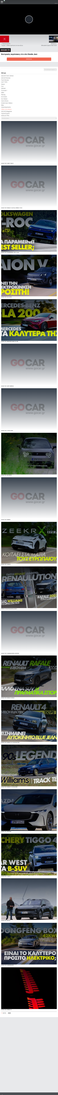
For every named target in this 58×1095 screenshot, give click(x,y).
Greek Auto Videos (6, 103)
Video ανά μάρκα (6, 109)
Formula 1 (4, 90)
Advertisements (6, 107)
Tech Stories (5, 80)
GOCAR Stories (5, 78)
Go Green (4, 97)
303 (9, 1013)
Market (3, 88)
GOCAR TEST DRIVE (7, 76)
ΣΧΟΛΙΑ (29, 59)
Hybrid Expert (5, 113)
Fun (2, 86)
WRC (2, 92)
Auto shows (4, 101)
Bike (2, 105)
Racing (3, 94)
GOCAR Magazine (6, 111)
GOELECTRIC (5, 115)
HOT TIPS (4, 82)
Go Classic (4, 99)
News (3, 84)
